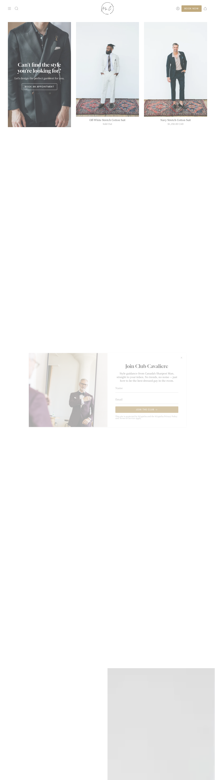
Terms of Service (127, 418)
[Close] (181, 357)
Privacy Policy (170, 416)
